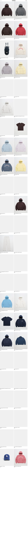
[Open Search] (25, 0)
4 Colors (16, 194)
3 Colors (2, 97)
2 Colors (2, 19)
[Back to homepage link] (14, 0)
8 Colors (16, 97)
